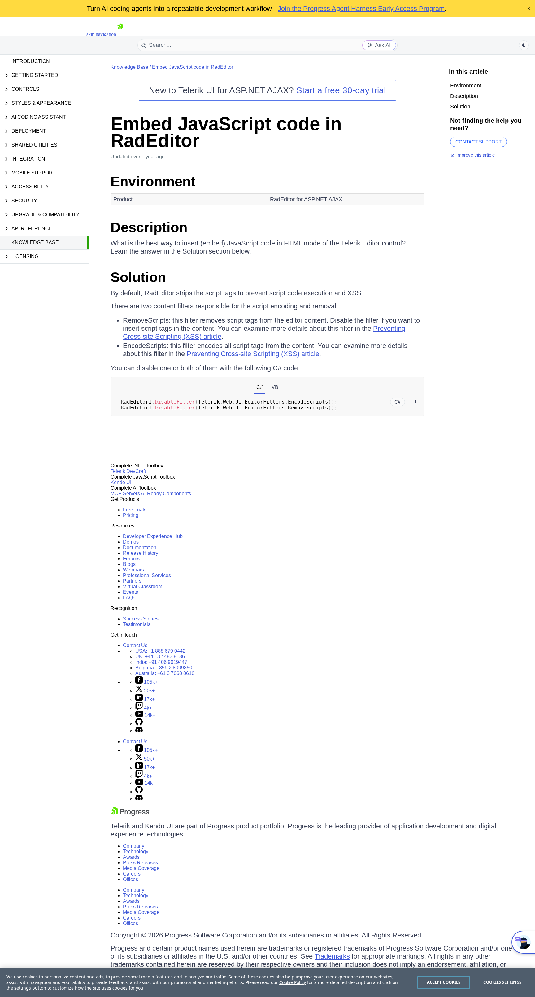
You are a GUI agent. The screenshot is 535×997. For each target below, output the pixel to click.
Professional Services (147, 575)
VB (275, 387)
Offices (130, 879)
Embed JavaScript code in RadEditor (192, 67)
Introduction (30, 61)
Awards (131, 857)
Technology (135, 851)
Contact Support (478, 141)
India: (161, 662)
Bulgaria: (163, 667)
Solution (138, 277)
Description (149, 227)
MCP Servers (125, 493)
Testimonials (136, 624)
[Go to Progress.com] (131, 814)
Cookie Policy (292, 982)
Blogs (129, 564)
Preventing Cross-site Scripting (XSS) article (253, 354)
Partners (132, 581)
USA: (160, 651)
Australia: (164, 673)
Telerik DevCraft (128, 471)
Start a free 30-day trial (341, 90)
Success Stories (141, 618)
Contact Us (135, 645)
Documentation (139, 547)
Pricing (130, 515)
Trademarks (332, 956)
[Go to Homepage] (120, 34)
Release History (140, 553)
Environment (153, 181)
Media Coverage (141, 868)
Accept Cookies (444, 982)
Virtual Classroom (142, 586)
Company (133, 846)
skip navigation (101, 34)
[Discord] (139, 731)
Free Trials (134, 509)
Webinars (133, 569)
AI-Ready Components (166, 493)
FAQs (129, 597)
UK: (160, 656)
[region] (267, 982)
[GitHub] (139, 723)
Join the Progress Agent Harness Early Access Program (361, 8)
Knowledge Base (35, 242)
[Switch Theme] (524, 45)
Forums (131, 558)
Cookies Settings (502, 982)
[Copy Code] (413, 402)
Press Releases (140, 862)
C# (259, 387)
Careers (132, 873)
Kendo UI (121, 482)
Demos (131, 542)
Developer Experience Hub (153, 536)
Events (130, 592)
